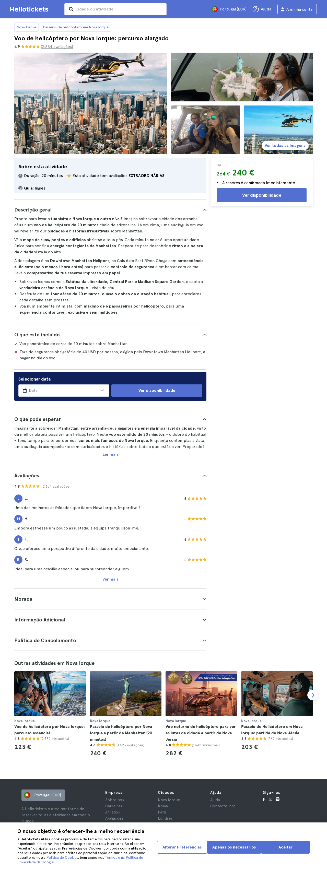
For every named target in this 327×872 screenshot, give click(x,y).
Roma (163, 806)
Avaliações (114, 818)
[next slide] (312, 695)
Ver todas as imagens (285, 145)
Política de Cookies (62, 857)
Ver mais (110, 579)
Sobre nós (114, 800)
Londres (165, 818)
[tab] (110, 210)
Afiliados (112, 812)
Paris (162, 812)
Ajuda (215, 800)
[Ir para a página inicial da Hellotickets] (30, 9)
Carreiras (113, 806)
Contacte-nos (223, 806)
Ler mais (110, 454)
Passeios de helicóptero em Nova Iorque (76, 27)
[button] (110, 210)
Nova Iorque (26, 27)
